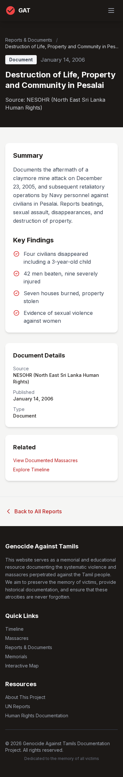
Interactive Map (22, 665)
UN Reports (17, 706)
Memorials (16, 656)
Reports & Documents (29, 40)
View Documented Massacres (45, 460)
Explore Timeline (31, 469)
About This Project (25, 697)
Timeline (14, 629)
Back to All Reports (38, 511)
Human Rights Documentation (36, 715)
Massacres (17, 638)
